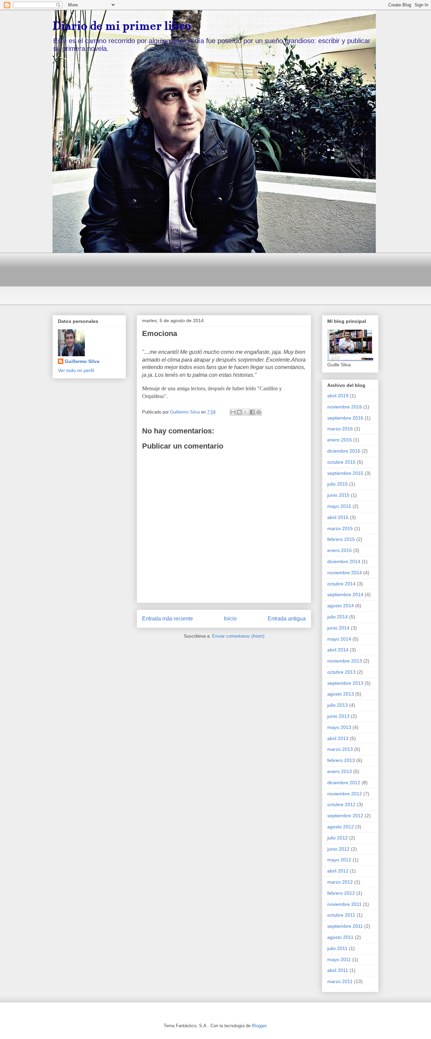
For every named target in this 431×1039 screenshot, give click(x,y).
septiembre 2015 (345, 473)
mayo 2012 (339, 859)
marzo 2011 (340, 981)
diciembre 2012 (343, 782)
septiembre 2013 (345, 683)
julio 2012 (337, 838)
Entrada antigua (287, 618)
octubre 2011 (341, 915)
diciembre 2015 (343, 451)
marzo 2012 (340, 882)
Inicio (230, 618)
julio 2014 (337, 616)
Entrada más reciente (167, 618)
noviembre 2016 (344, 406)
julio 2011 (337, 948)
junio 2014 (338, 628)
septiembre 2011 (345, 926)
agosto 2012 (340, 826)
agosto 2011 (340, 937)
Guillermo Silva (82, 361)
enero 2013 (339, 771)
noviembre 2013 (344, 661)
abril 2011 (337, 970)
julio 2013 (337, 705)
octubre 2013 (341, 672)
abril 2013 (338, 738)
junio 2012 (338, 849)
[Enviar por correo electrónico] (233, 412)
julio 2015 (337, 484)
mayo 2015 (339, 506)
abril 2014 (338, 649)
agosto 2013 (340, 694)
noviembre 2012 (344, 793)
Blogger (259, 1025)
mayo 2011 (339, 959)
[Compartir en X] (245, 412)
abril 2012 (338, 871)
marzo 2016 (340, 428)
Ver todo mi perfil (76, 370)
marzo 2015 (340, 528)
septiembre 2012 (345, 815)
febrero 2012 (341, 893)
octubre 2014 (341, 583)
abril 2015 (338, 517)
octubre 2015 (341, 462)
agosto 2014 (340, 605)
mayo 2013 (339, 727)
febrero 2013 (341, 760)
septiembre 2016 (345, 418)
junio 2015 (338, 495)
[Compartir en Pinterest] (258, 412)
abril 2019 (338, 395)
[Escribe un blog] (239, 412)
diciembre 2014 (343, 561)
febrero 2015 (341, 539)
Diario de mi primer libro (122, 25)
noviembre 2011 (344, 904)
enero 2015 (339, 550)
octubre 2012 (341, 804)
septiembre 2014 (345, 594)
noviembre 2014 (344, 572)
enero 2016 (339, 439)
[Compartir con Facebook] (252, 412)
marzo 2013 (340, 749)
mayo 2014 (339, 639)
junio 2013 (338, 716)
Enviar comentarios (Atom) (238, 636)
